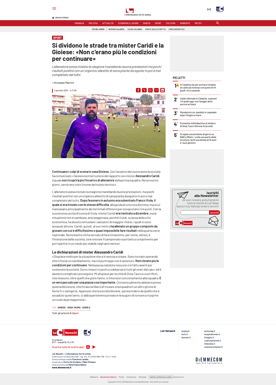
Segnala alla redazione (108, 377)
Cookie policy (131, 377)
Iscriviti (214, 212)
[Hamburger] (53, 9)
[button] (138, 90)
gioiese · (62, 307)
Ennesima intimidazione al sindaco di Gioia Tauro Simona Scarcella (198, 124)
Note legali (142, 377)
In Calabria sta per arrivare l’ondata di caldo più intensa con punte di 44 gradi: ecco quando (198, 87)
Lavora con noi (178, 377)
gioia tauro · (74, 307)
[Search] (217, 23)
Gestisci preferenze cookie (160, 377)
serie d (86, 307)
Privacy (121, 377)
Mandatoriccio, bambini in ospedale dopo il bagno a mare (198, 114)
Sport (75, 313)
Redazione (94, 377)
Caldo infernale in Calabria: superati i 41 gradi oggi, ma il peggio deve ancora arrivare (198, 101)
